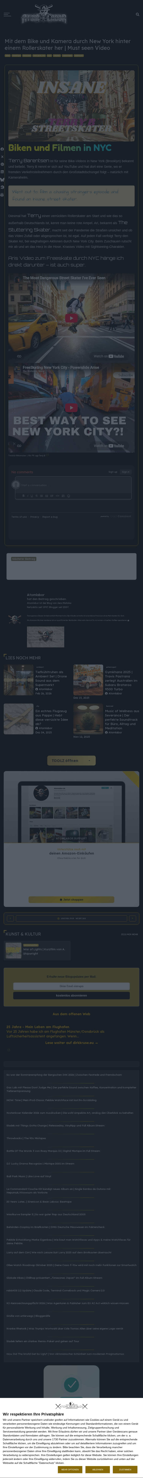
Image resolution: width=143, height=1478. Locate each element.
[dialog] (71, 1438)
